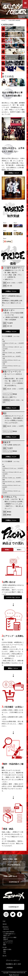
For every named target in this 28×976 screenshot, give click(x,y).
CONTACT (14, 882)
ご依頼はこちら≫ (13, 173)
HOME (3, 20)
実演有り (19, 549)
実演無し (7, 549)
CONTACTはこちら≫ (13, 597)
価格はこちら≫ (13, 668)
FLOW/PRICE (14, 865)
